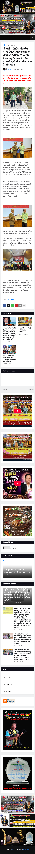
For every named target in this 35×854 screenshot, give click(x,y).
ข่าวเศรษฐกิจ (7, 691)
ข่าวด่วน (5, 681)
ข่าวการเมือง (13, 45)
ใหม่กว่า (4, 389)
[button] (32, 37)
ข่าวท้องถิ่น (6, 688)
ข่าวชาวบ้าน (7, 677)
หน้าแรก (5, 45)
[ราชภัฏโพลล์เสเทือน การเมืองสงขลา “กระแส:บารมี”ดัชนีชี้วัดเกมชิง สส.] (10, 349)
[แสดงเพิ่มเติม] (24, 305)
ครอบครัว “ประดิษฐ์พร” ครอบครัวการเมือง (24, 330)
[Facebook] (4, 305)
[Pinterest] (16, 305)
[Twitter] (8, 305)
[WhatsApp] (12, 305)
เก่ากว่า (31, 389)
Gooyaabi (26, 849)
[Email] (20, 305)
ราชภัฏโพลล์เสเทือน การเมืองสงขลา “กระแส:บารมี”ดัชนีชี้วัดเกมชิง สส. (9, 358)
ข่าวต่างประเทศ (7, 684)
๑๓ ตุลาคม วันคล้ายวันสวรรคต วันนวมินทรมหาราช (17, 570)
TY (13, 849)
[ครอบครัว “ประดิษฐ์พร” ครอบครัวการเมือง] (25, 321)
